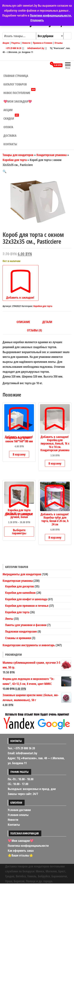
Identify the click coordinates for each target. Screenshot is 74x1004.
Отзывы (59, 42)
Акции (6, 42)
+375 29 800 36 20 (13, 48)
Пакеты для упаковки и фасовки (25, 625)
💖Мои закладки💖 (17, 101)
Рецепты (15, 42)
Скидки (10, 117)
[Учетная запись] (45, 65)
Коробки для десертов (19, 586)
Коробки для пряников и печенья (26, 606)
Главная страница (15, 76)
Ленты (9, 619)
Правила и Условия (42, 42)
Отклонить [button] (37, 20)
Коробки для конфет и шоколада (26, 599)
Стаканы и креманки (18, 638)
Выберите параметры (19, 531)
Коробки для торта (15, 160)
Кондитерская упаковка (51, 155)
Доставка (10, 135)
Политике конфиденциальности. (51, 15)
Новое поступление (19, 92)
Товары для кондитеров (18, 155)
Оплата (8, 127)
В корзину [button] (19, 454)
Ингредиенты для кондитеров (22, 574)
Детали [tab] (47, 322)
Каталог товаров (15, 84)
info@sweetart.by (35, 48)
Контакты (10, 144)
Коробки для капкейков (20, 593)
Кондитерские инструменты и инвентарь (29, 645)
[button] (4, 171)
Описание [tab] (23, 322)
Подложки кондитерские (21, 631)
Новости (26, 42)
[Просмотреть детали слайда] (37, 721)
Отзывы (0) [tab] (34, 330)
